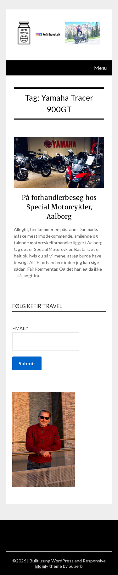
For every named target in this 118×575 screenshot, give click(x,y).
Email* (20, 328)
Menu (100, 68)
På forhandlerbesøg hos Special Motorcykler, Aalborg (59, 207)
